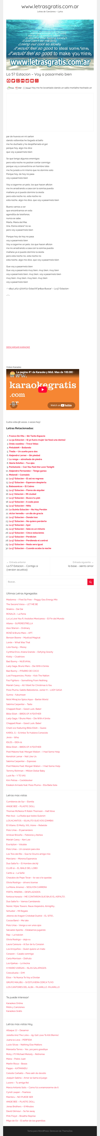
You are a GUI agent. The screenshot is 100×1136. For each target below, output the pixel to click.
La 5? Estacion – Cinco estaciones (26, 532)
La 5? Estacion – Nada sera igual (26, 544)
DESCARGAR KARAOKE (18, 347)
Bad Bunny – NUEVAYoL (18, 661)
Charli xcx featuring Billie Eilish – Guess (26, 728)
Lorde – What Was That (18, 642)
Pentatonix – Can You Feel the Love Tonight (31, 467)
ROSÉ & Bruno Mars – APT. (19, 633)
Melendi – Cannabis (19, 474)
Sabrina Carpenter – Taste (19, 704)
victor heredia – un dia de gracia (26, 513)
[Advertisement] (50, 112)
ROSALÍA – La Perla (16, 614)
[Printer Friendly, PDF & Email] (19, 88)
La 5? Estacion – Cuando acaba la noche (30, 548)
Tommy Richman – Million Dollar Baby (25, 770)
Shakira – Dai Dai (14, 609)
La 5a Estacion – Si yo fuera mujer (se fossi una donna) (37, 440)
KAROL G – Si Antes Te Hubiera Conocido (27, 732)
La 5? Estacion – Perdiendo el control (28, 540)
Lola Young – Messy (16, 647)
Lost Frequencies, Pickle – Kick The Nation (27, 675)
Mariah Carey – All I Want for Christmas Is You (29, 685)
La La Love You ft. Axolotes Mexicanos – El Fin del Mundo (35, 618)
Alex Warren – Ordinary (18, 628)
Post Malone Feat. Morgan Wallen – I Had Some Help (33, 766)
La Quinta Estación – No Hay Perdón (28, 509)
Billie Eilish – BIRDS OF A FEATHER (23, 713)
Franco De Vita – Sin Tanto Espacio (27, 436)
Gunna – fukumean (16, 694)
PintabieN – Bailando (20, 447)
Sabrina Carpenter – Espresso (21, 761)
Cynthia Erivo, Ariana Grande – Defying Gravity (29, 652)
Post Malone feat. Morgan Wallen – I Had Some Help (33, 751)
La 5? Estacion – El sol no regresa (26, 478)
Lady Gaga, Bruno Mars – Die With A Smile (27, 666)
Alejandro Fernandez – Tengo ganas (27, 471)
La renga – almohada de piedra (25, 459)
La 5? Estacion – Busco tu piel (24, 498)
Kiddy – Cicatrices (15, 656)
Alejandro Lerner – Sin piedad (24, 455)
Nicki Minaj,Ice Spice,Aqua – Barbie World (27, 699)
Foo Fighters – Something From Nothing (26, 680)
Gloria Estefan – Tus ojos (22, 463)
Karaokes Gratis (14, 1011)
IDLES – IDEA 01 (14, 742)
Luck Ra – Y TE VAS (16, 775)
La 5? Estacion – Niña (20, 505)
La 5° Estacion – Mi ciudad (22, 494)
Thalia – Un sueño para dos (23, 451)
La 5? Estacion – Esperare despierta (27, 482)
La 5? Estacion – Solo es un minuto (27, 529)
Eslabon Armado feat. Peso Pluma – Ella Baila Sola (31, 785)
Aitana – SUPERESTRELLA (19, 623)
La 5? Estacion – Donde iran (23, 517)
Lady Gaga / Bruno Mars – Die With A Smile (28, 718)
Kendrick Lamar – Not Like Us (21, 756)
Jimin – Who (12, 737)
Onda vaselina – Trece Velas (23, 443)
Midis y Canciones (15, 1007)
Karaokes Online (14, 1003)
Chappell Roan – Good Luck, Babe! (23, 709)
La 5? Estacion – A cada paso (24, 502)
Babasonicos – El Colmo (21, 486)
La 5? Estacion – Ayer (20, 525)
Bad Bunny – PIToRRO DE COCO (22, 671)
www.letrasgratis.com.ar (50, 6)
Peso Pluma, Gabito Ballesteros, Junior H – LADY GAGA (34, 690)
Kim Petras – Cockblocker (19, 780)
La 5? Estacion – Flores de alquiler (27, 490)
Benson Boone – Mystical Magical (23, 637)
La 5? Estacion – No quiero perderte (28, 521)
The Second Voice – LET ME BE (22, 604)
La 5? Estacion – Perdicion (22, 536)
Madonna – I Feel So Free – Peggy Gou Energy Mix (32, 599)
